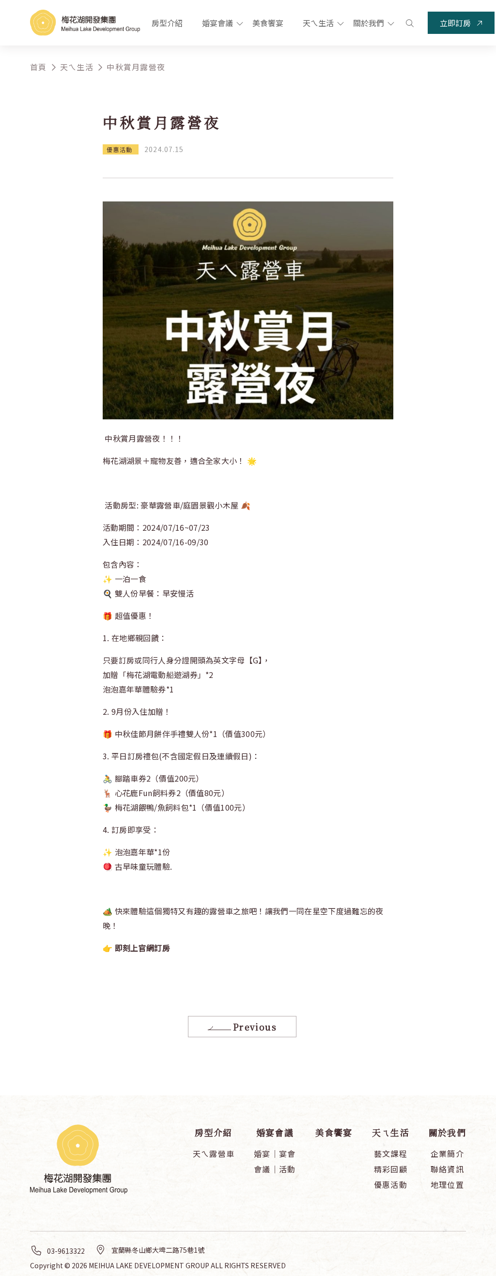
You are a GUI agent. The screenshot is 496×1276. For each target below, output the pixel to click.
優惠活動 (390, 1184)
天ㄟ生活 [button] (319, 23)
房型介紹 (167, 23)
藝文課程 (390, 1153)
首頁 (38, 67)
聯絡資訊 (447, 1169)
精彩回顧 (390, 1169)
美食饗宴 (267, 23)
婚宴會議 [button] (218, 23)
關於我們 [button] (369, 23)
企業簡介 (447, 1153)
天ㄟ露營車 (213, 1153)
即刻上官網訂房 (142, 947)
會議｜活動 (274, 1169)
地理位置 (447, 1184)
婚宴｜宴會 (274, 1153)
